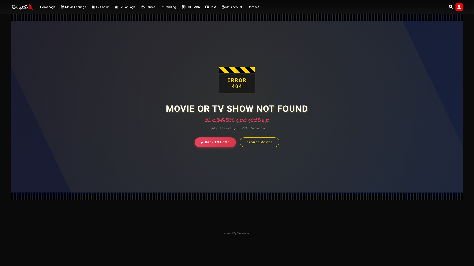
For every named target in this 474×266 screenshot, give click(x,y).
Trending (170, 7)
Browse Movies (259, 142)
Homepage (47, 7)
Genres (150, 7)
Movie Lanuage (75, 7)
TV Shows (102, 7)
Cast (212, 7)
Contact (253, 7)
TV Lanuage (126, 7)
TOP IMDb (192, 7)
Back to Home (215, 142)
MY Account (233, 7)
